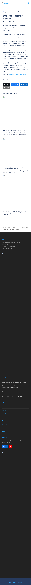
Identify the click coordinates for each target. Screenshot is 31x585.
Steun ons (4, 428)
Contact (3, 431)
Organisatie (4, 410)
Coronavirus (25, 228)
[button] (18, 11)
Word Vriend (5, 424)
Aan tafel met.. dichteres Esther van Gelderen (15, 130)
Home (3, 406)
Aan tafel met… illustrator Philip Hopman (13, 209)
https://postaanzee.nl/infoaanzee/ (17, 74)
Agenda (3, 417)
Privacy (15, 582)
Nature (15, 21)
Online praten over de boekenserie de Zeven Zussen (10, 228)
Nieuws (3, 420)
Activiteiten (4, 413)
